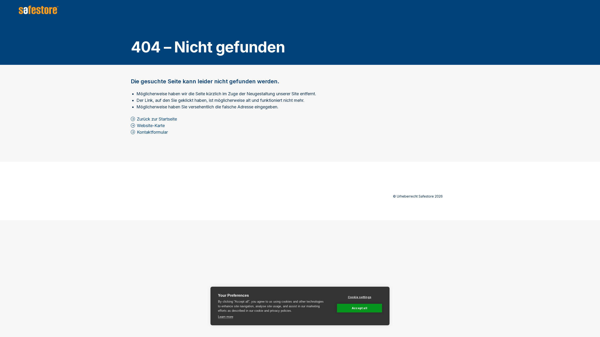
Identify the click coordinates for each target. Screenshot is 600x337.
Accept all (359, 308)
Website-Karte (151, 125)
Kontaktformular (152, 132)
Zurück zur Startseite (157, 119)
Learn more (225, 317)
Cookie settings (359, 297)
